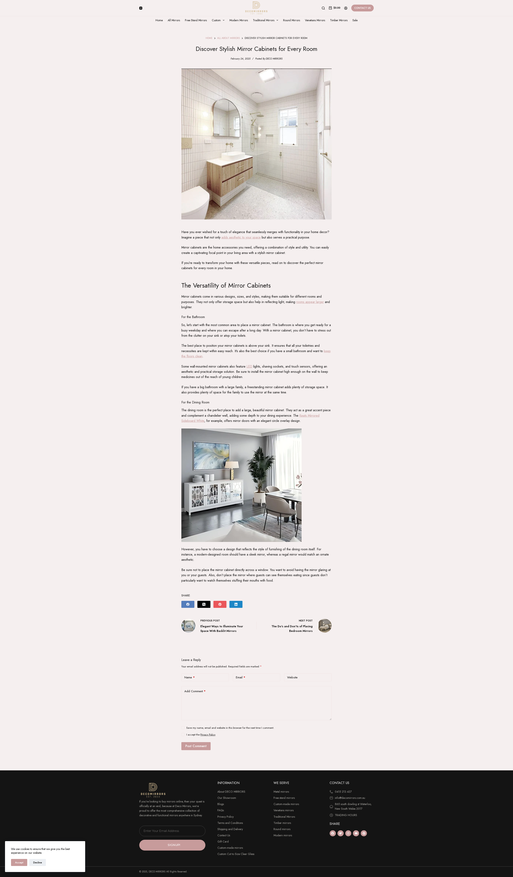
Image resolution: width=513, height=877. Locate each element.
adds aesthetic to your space (241, 237)
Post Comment (196, 746)
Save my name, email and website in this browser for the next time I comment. (230, 728)
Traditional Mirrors (263, 20)
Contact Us (362, 8)
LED (249, 366)
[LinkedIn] (235, 604)
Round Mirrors (291, 20)
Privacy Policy (207, 735)
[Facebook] (187, 604)
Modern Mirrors (238, 20)
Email (240, 677)
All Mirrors (174, 20)
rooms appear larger (310, 302)
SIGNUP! (174, 845)
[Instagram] (140, 8)
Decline (37, 862)
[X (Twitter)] (203, 604)
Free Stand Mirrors (196, 20)
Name (189, 677)
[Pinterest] (219, 604)
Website (292, 677)
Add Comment (195, 691)
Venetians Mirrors (315, 20)
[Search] (323, 8)
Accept (19, 862)
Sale (354, 20)
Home (159, 20)
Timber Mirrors (338, 20)
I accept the (200, 735)
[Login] (345, 8)
